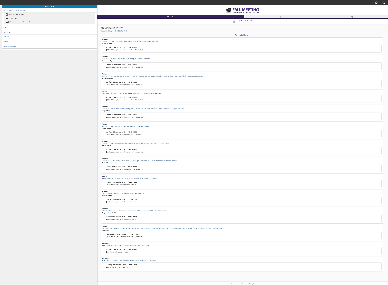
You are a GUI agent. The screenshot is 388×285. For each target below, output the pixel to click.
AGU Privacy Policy (251, 283)
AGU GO (6, 37)
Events (5, 41)
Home (5, 28)
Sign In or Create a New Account (14, 10)
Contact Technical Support (239, 283)
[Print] (280, 16)
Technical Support (9, 46)
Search (5, 32)
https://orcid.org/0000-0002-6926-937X (114, 31)
